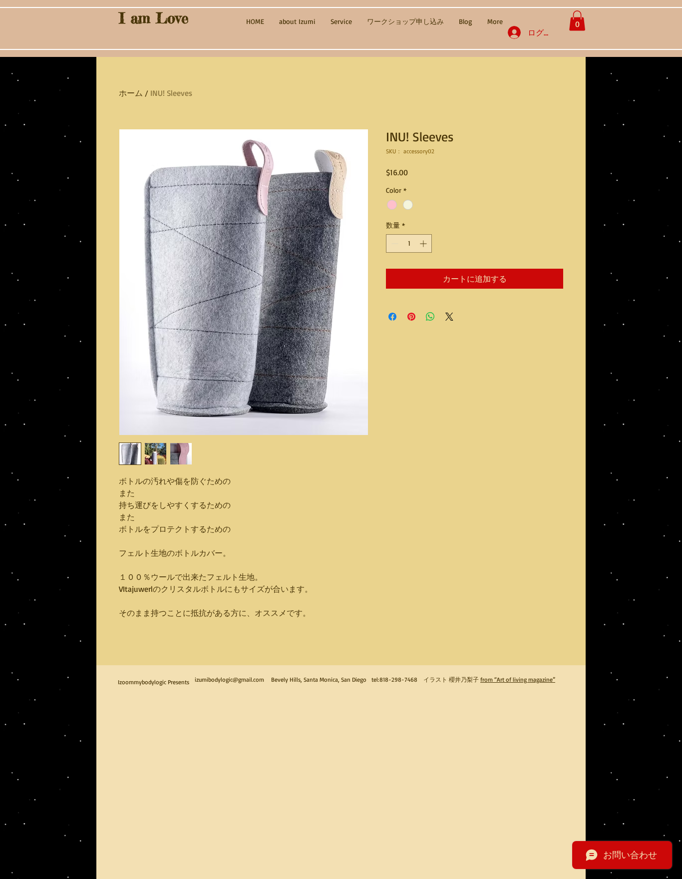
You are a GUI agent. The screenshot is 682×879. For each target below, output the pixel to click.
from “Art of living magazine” (517, 679)
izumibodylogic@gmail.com (229, 679)
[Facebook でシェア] (392, 317)
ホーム (131, 93)
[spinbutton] (409, 243)
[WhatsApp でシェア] (430, 317)
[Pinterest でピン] (411, 317)
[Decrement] (393, 243)
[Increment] (424, 243)
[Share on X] (449, 317)
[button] (577, 20)
